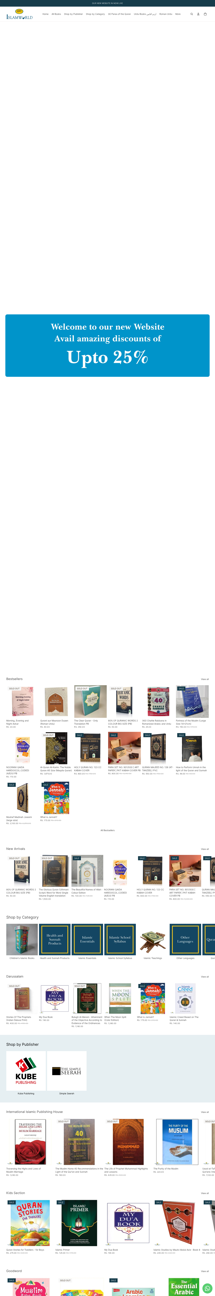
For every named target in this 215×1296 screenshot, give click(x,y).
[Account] (198, 14)
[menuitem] (178, 14)
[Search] (191, 14)
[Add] (68, 713)
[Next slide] (69, 701)
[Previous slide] (43, 701)
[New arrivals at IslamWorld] (107, 345)
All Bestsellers (108, 830)
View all (205, 679)
